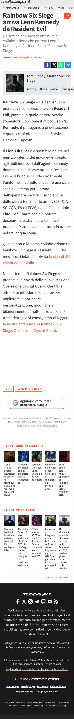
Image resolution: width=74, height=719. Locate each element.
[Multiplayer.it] (15, 2)
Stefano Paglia (21, 57)
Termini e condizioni (57, 660)
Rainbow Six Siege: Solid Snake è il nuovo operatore (37, 472)
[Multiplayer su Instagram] (30, 601)
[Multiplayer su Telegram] (37, 601)
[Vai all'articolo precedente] (70, 456)
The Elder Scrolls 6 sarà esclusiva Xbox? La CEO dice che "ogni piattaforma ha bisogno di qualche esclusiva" (23, 548)
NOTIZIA (7, 57)
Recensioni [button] (34, 8)
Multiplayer (12, 686)
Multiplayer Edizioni (46, 691)
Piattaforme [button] (12, 8)
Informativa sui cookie (16, 660)
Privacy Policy (37, 660)
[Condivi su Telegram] (68, 65)
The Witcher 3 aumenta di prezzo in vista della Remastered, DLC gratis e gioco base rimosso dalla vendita (64, 548)
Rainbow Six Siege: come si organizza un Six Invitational (23, 473)
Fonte (8, 388)
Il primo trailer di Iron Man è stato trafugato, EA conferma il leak (9, 539)
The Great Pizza (25, 691)
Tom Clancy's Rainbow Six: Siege (48, 78)
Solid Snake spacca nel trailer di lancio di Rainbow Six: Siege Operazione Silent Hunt (9, 479)
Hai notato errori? (29, 388)
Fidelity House (58, 686)
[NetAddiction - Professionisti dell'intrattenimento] (45, 679)
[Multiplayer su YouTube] (50, 601)
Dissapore (42, 686)
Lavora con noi (53, 663)
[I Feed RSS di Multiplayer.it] (56, 601)
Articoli (31, 89)
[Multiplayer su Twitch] (43, 601)
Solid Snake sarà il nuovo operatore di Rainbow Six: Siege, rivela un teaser (64, 479)
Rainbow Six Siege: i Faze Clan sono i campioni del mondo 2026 (50, 476)
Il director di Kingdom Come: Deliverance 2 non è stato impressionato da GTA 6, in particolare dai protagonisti (50, 548)
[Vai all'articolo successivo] (3, 456)
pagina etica (50, 425)
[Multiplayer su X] (24, 601)
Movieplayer (28, 686)
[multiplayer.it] (36, 594)
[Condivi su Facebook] (47, 65)
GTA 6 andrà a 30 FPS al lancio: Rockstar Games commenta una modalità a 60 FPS (37, 542)
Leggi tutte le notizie (56, 577)
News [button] (51, 8)
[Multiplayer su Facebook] (17, 601)
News (43, 89)
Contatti (38, 663)
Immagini (67, 89)
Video (61, 8)
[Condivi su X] (54, 65)
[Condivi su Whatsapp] (61, 65)
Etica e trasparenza (22, 663)
